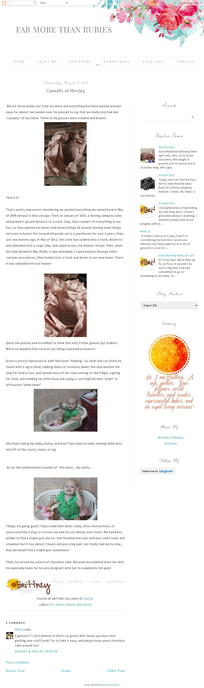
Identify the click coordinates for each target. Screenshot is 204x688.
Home (19, 61)
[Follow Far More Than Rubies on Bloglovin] (157, 473)
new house (83, 604)
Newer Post (15, 671)
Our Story (80, 61)
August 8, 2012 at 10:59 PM (36, 651)
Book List (153, 61)
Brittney (171, 443)
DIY (52, 604)
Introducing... (167, 147)
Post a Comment (17, 662)
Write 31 (145, 231)
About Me (47, 61)
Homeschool (117, 61)
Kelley (19, 629)
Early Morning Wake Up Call (176, 255)
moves (70, 604)
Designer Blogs (110, 685)
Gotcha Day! (166, 175)
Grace (60, 604)
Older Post (116, 671)
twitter (95, 581)
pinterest (116, 581)
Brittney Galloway (170, 437)
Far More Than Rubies (64, 29)
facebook (76, 581)
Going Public (167, 203)
